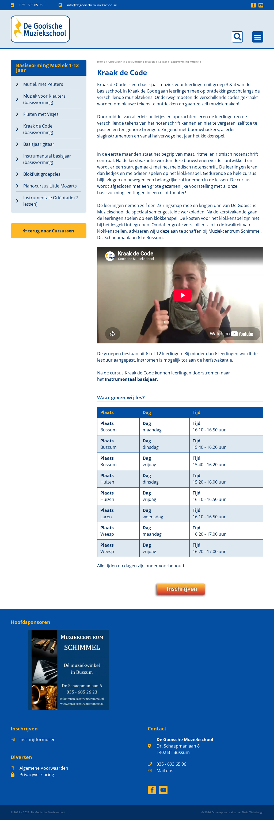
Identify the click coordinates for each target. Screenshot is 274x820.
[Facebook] (152, 790)
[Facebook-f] (253, 5)
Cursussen (115, 61)
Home (101, 61)
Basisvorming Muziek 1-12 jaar (146, 61)
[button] (237, 37)
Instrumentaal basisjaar (131, 379)
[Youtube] (260, 5)
